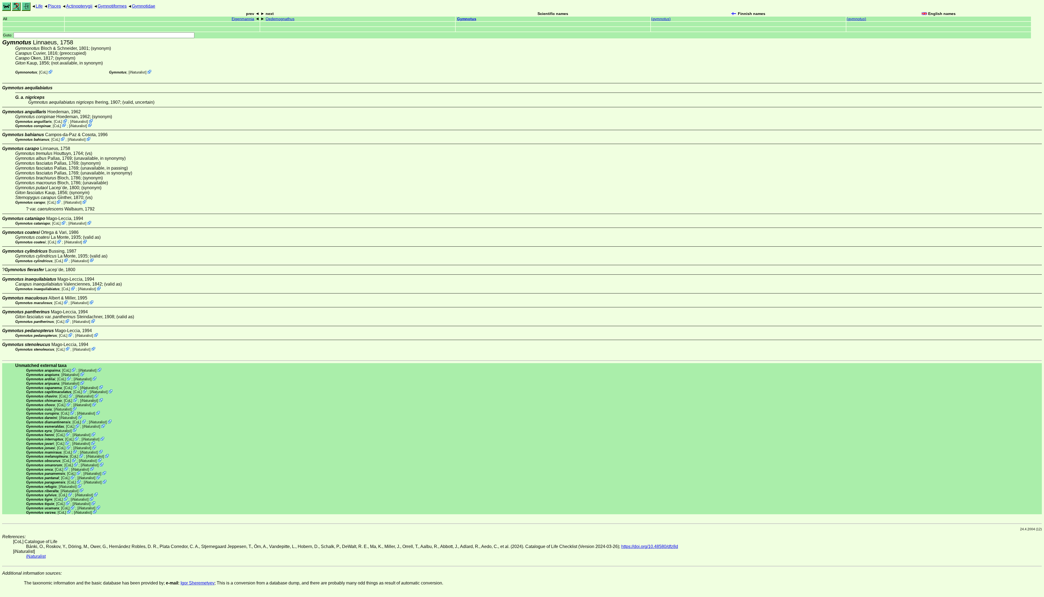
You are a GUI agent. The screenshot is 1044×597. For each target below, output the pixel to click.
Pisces (54, 6)
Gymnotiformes (112, 6)
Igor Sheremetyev (198, 583)
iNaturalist (137, 72)
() (661, 19)
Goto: (8, 35)
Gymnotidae (143, 6)
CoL (43, 72)
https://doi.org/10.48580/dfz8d (649, 546)
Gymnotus (466, 19)
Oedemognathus (280, 19)
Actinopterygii (79, 6)
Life (39, 6)
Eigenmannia (243, 19)
